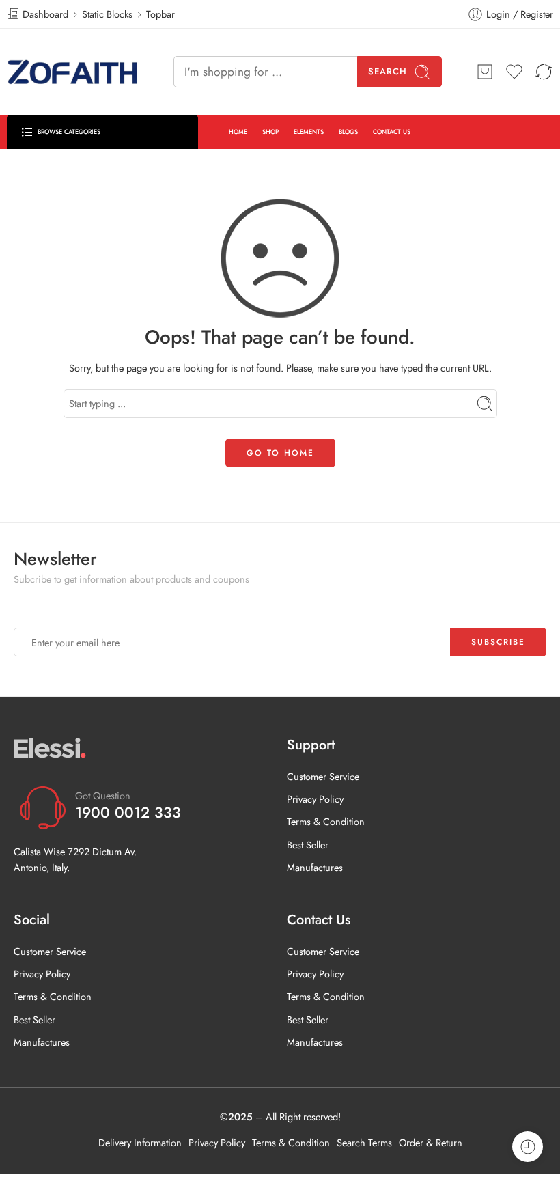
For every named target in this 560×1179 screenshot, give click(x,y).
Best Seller (307, 844)
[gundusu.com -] (73, 71)
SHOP (270, 131)
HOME (238, 131)
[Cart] (484, 71)
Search (387, 71)
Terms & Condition (326, 821)
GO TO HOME (280, 453)
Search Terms (364, 1142)
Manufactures (315, 867)
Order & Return (430, 1142)
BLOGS (348, 131)
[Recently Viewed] (527, 1146)
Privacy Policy (315, 799)
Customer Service (323, 776)
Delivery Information (140, 1142)
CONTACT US (391, 131)
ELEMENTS (309, 131)
